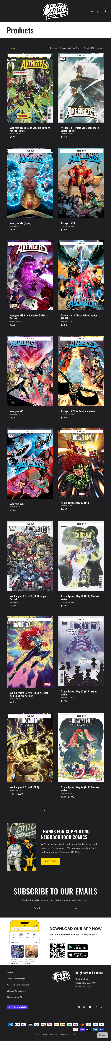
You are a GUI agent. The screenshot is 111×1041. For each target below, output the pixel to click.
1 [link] (37, 810)
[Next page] (74, 811)
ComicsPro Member (16, 979)
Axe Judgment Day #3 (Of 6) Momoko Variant (80, 598)
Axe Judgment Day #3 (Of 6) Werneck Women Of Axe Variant (29, 694)
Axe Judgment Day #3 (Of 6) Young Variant (79, 693)
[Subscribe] (76, 908)
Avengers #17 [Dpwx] (20, 223)
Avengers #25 (16, 503)
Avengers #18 (68, 223)
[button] (6, 11)
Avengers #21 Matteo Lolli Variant (78, 410)
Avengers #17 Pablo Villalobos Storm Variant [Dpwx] (80, 129)
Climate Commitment (16, 991)
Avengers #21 (16, 411)
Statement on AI (14, 997)
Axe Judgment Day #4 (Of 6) (24, 787)
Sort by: (53, 48)
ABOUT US (50, 861)
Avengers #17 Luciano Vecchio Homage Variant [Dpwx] (29, 129)
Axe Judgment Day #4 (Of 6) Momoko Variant (80, 789)
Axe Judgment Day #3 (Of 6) (75, 502)
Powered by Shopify (67, 1034)
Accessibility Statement (18, 985)
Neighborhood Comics (51, 1034)
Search (10, 973)
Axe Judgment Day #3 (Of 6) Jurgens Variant (28, 598)
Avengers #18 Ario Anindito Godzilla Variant (28, 317)
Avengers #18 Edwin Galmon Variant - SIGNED (80, 317)
